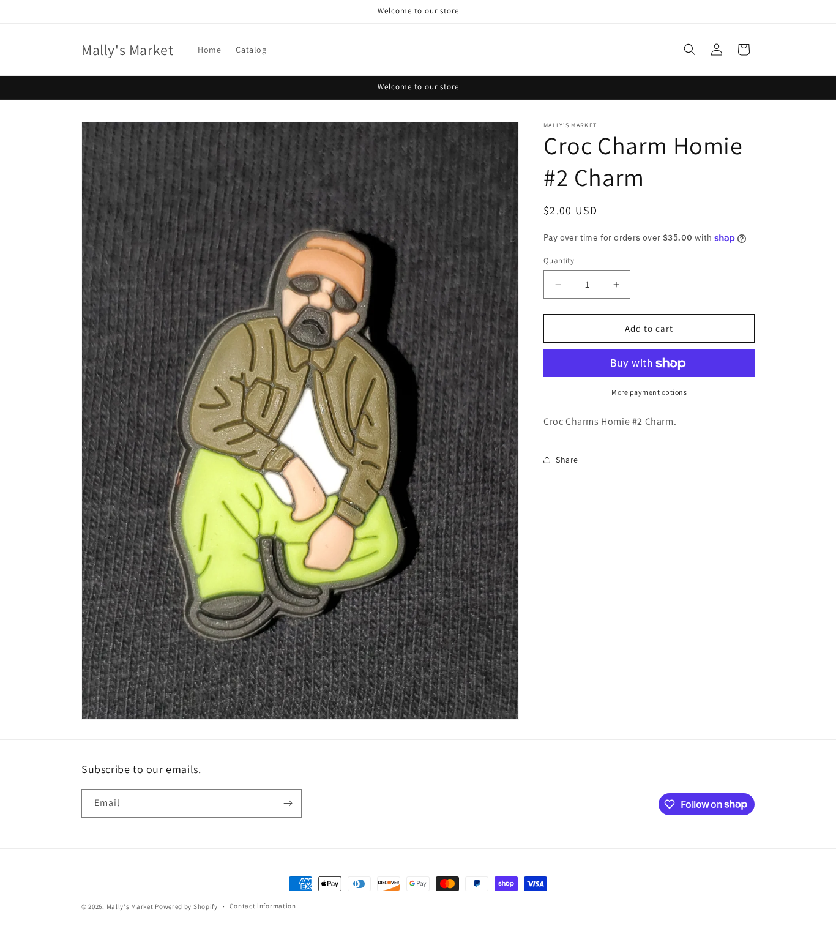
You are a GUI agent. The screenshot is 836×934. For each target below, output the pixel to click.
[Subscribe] (287, 803)
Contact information (263, 906)
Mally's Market (130, 906)
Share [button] (567, 459)
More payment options (649, 392)
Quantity (558, 260)
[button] (689, 49)
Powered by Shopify (186, 906)
